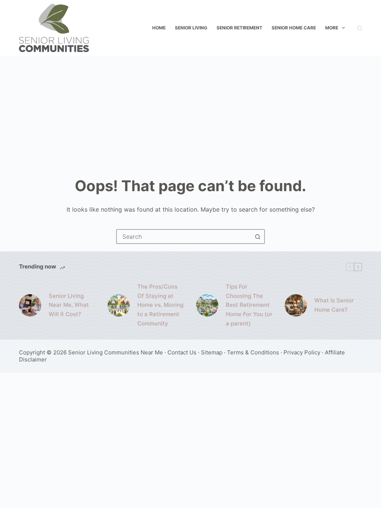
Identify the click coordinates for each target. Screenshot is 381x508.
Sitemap (211, 352)
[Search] (359, 28)
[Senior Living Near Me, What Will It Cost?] (30, 305)
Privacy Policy (302, 352)
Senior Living (191, 27)
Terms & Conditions (253, 352)
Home (159, 27)
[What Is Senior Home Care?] (296, 305)
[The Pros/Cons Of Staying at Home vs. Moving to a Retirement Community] (119, 305)
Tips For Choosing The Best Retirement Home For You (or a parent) (249, 305)
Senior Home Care (294, 27)
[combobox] (184, 236)
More (331, 27)
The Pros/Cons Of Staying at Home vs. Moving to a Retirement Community (160, 305)
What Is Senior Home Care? (334, 305)
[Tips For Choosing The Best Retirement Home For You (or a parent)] (207, 305)
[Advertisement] (190, 112)
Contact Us (181, 352)
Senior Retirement (239, 27)
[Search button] (257, 236)
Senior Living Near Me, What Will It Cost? (69, 305)
